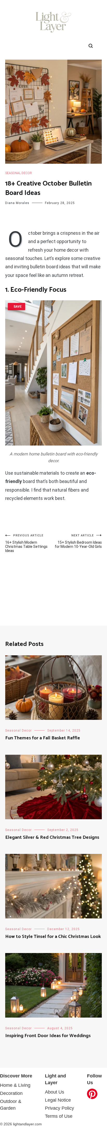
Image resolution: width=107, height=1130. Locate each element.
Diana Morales (17, 203)
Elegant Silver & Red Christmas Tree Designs (52, 837)
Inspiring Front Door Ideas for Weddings (48, 1036)
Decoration (11, 1093)
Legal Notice (58, 1100)
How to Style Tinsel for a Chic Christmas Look (53, 937)
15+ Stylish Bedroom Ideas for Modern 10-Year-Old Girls (78, 541)
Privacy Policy (59, 1108)
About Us (54, 1092)
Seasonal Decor (18, 173)
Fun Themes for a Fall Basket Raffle (42, 738)
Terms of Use (58, 1116)
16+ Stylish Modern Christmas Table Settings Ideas (26, 543)
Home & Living (15, 1085)
